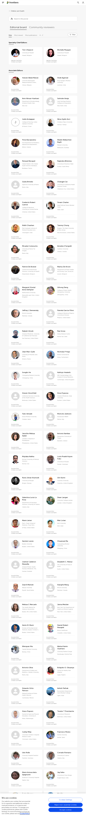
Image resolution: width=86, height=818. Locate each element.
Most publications (31, 35)
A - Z (41, 35)
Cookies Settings (65, 800)
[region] (43, 805)
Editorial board (18, 27)
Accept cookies (66, 810)
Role (10, 35)
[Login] (83, 2)
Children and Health (17, 11)
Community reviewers (41, 27)
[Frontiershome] (13, 2)
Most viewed (18, 35)
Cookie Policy (24, 813)
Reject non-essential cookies (65, 805)
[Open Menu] (3, 2)
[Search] (78, 2)
